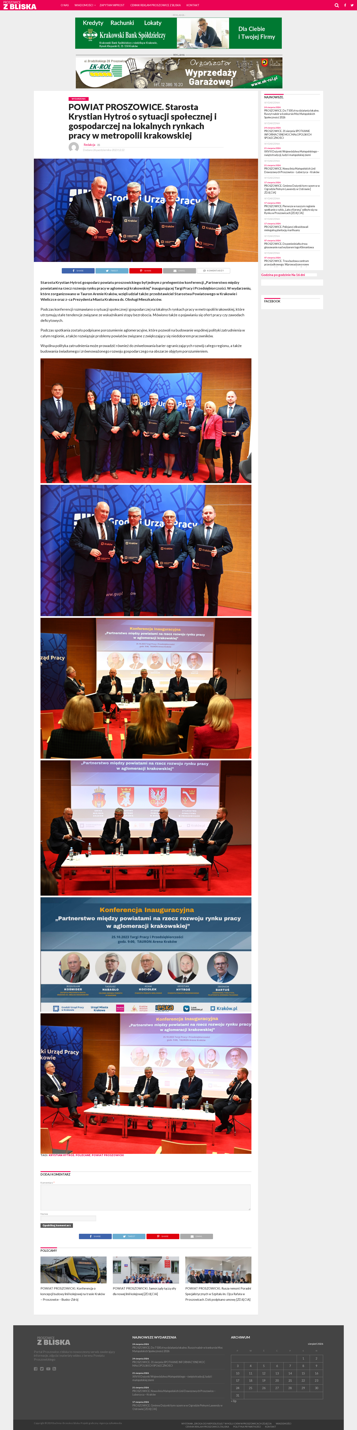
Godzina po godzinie (276, 275)
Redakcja (89, 144)
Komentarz (47, 1182)
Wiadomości (84, 5)
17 (237, 1380)
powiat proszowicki (108, 1155)
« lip (233, 1401)
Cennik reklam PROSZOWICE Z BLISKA (155, 5)
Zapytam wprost (112, 5)
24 (237, 1388)
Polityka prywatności (247, 1426)
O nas (65, 5)
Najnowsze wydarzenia (154, 1337)
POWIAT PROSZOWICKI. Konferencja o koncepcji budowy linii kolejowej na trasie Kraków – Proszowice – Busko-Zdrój (72, 1294)
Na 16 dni (298, 275)
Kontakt (193, 5)
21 (290, 1380)
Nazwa (44, 1213)
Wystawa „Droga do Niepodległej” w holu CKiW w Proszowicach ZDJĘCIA (226, 1423)
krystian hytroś (61, 1155)
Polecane (83, 1155)
